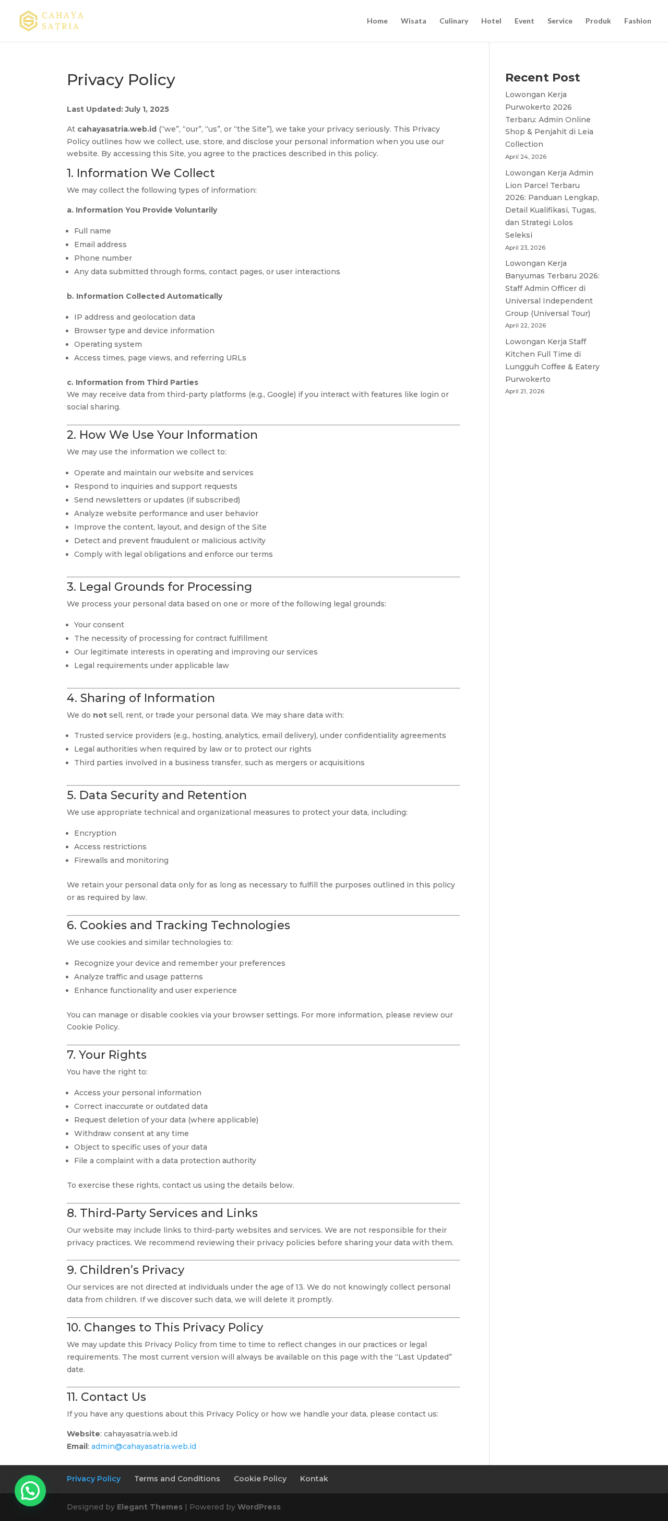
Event (524, 21)
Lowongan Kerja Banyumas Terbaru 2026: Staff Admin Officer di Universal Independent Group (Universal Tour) (552, 288)
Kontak (314, 1478)
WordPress (259, 1507)
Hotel (491, 21)
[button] (30, 1490)
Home (377, 21)
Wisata (413, 21)
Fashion (637, 21)
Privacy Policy (94, 1478)
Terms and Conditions (177, 1478)
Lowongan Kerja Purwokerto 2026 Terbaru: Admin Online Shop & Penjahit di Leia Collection (549, 119)
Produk (598, 21)
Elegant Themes (150, 1507)
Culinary (453, 21)
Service (559, 21)
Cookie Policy (260, 1478)
